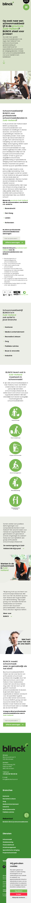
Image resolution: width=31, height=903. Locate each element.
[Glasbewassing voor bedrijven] (15, 483)
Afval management (15, 473)
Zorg (7, 341)
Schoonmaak (15, 420)
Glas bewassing (15, 490)
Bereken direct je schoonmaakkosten (15, 822)
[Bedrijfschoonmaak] (15, 412)
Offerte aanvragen (12, 242)
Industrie (8, 355)
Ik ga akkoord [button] (18, 891)
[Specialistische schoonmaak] (15, 500)
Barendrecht (10, 208)
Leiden (7, 218)
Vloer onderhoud (15, 438)
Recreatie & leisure (12, 336)
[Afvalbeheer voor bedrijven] (15, 465)
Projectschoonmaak (10, 853)
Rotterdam (9, 223)
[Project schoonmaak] (15, 448)
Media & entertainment (14, 332)
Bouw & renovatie (12, 351)
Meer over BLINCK (7, 614)
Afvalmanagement (9, 847)
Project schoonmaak (15, 455)
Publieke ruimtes (12, 346)
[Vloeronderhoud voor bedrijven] (15, 430)
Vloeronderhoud (8, 845)
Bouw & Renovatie (9, 809)
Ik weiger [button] (18, 894)
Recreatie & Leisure (9, 799)
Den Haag (9, 213)
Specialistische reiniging (15, 508)
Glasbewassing (8, 842)
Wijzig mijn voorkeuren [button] (18, 897)
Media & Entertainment (11, 804)
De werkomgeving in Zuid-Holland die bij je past (14, 547)
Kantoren (9, 327)
